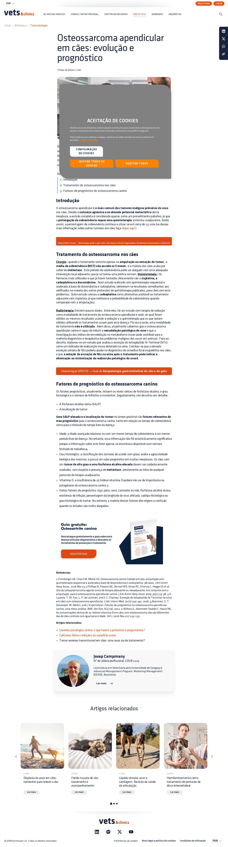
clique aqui (128, 228)
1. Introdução (68, 179)
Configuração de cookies (86, 151)
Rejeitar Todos (137, 163)
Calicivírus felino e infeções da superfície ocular (87, 635)
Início (7, 25)
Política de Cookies (89, 140)
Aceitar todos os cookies (92, 163)
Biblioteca (20, 25)
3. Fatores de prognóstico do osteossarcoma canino (93, 190)
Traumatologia (38, 25)
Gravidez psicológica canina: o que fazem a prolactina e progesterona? (102, 630)
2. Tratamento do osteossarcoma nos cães (88, 185)
